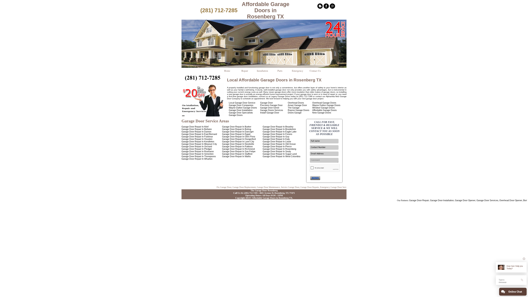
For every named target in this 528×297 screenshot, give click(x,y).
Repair (244, 70)
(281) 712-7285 (218, 10)
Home (227, 70)
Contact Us (315, 70)
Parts (279, 70)
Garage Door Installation (429, 200)
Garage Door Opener (452, 200)
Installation (262, 70)
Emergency (297, 70)
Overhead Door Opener (497, 200)
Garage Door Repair (406, 200)
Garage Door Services (474, 200)
